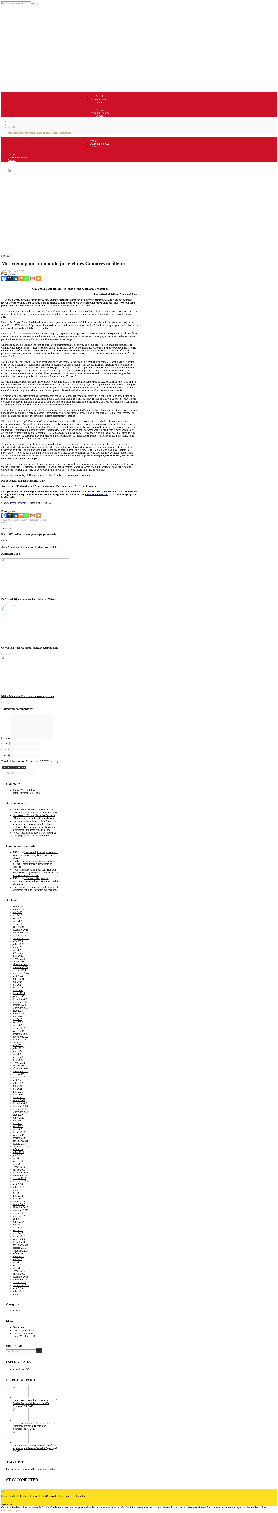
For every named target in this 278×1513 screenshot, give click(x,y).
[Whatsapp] (26, 278)
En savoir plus (13, 1510)
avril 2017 (18, 1230)
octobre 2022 (19, 1039)
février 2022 (19, 1062)
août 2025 (18, 941)
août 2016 (18, 1253)
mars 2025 (18, 955)
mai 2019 (17, 1158)
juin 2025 (17, 947)
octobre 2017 (19, 1213)
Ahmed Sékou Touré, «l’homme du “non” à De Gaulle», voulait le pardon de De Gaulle (35, 811)
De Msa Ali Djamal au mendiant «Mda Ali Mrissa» (28, 599)
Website (5, 755)
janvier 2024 (19, 996)
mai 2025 (17, 950)
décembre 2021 (20, 1068)
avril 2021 (18, 1091)
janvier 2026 (19, 926)
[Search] (39, 1350)
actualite (12, 127)
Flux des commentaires (24, 1333)
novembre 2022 (20, 1036)
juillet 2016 (18, 1256)
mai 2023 (17, 1019)
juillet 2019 (18, 1152)
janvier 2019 (19, 1169)
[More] (38, 278)
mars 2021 (18, 1094)
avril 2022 (18, 1057)
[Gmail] (32, 278)
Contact (99, 102)
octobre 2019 (19, 1143)
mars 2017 (18, 1233)
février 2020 (19, 1132)
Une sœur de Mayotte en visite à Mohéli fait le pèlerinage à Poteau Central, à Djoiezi (35, 822)
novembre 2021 (20, 1071)
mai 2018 (17, 1192)
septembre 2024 (21, 973)
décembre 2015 (20, 1276)
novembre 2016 (20, 1244)
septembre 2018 (21, 1181)
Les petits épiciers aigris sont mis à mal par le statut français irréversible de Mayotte (35, 855)
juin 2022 (17, 1051)
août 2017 (18, 1218)
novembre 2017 (20, 1210)
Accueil (99, 96)
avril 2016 (18, 1265)
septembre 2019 (21, 1146)
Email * (5, 749)
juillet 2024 (18, 979)
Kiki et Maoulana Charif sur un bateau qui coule (27, 696)
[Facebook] (4, 278)
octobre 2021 (19, 1074)
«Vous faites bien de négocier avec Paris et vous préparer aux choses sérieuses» (34, 834)
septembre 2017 (21, 1216)
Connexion (18, 1327)
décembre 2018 (20, 1172)
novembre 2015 (20, 1279)
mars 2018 (18, 1198)
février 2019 (19, 1166)
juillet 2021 (18, 1083)
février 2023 (19, 1028)
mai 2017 (17, 1227)
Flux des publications (23, 1330)
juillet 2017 (18, 1221)
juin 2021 (17, 1085)
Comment (6, 738)
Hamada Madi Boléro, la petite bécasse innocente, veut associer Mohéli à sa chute (36, 872)
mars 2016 (18, 1268)
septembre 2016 (21, 1250)
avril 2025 (18, 952)
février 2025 (19, 958)
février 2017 (19, 1236)
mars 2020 (18, 1129)
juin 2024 (17, 981)
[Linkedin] (15, 278)
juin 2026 (17, 912)
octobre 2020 (19, 1109)
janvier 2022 (19, 1065)
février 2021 (19, 1097)
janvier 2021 (19, 1100)
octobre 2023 (19, 1005)
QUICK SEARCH (16, 1346)
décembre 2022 (20, 1033)
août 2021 (18, 1080)
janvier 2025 (19, 961)
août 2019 (18, 1149)
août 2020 (18, 1114)
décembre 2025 (20, 929)
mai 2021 (17, 1088)
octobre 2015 (19, 1282)
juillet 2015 (18, 1291)
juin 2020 (17, 1120)
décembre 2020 (20, 1103)
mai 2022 (17, 1054)
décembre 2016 (20, 1242)
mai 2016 (17, 1262)
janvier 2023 (19, 1031)
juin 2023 (17, 1016)
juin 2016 (17, 1259)
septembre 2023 (21, 1007)
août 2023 (18, 1010)
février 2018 (19, 1201)
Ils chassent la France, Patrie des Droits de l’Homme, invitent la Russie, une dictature (34, 817)
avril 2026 (18, 918)
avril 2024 (18, 987)
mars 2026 (18, 921)
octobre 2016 (19, 1247)
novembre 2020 (20, 1106)
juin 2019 (17, 1155)
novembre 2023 (20, 1002)
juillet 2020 (18, 1117)
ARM (4, 271)
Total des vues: (20, 793)
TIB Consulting (78, 1496)
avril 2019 (18, 1161)
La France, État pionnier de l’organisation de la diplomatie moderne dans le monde (35, 828)
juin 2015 (17, 1294)
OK (3, 1510)
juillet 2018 (18, 1187)
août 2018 (18, 1184)
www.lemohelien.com (96, 494)
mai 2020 (17, 1123)
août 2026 (18, 906)
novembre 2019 (20, 1140)
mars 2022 (18, 1059)
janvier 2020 (19, 1135)
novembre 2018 (20, 1175)
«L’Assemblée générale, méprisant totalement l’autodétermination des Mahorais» (35, 881)
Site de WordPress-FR (24, 1336)
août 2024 (18, 976)
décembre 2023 (20, 999)
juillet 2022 (18, 1048)
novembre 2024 (20, 967)
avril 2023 (18, 1022)
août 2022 (18, 1045)
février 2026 (19, 924)
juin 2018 (17, 1190)
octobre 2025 (19, 935)
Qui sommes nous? (99, 99)
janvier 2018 (19, 1204)
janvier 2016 (19, 1273)
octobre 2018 (19, 1178)
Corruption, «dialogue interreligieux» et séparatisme (29, 647)
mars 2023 (18, 1025)
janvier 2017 (19, 1239)
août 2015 (18, 1288)
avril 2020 (18, 1126)
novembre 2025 (20, 932)
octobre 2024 (19, 970)
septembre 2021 (21, 1077)
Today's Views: (21, 790)
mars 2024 (18, 990)
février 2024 (19, 993)
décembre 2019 (20, 1138)
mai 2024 (17, 984)
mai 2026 (17, 915)
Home (11, 121)
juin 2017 (17, 1224)
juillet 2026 (18, 909)
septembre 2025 (21, 938)
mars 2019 (18, 1164)
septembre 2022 (21, 1042)
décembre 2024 (20, 964)
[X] (10, 278)
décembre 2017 (20, 1207)
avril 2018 (18, 1195)
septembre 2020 (21, 1111)
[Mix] (21, 278)
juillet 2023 (18, 1013)
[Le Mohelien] (9, 1490)
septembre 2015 (21, 1285)
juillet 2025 (18, 944)
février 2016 (19, 1271)
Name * (5, 743)
